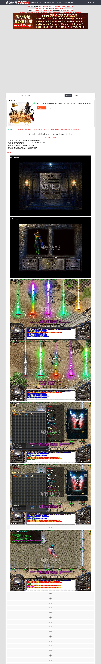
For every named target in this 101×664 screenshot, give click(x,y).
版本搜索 (68, 95)
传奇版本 (48, 8)
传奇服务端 (34, 6)
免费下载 (77, 95)
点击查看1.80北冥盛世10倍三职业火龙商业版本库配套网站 (50, 134)
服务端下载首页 (36, 2)
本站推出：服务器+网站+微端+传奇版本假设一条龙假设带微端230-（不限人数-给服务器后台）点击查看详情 (48, 129)
